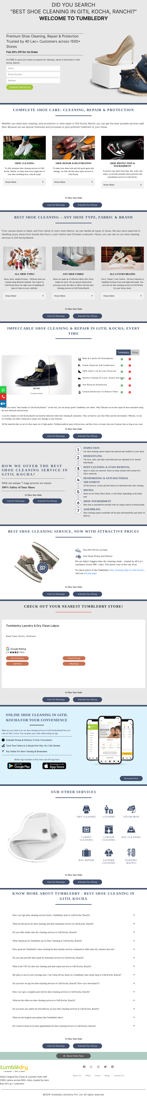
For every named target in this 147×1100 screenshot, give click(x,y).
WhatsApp (74, 664)
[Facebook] (84, 1066)
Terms (97, 1075)
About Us (77, 1075)
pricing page (90, 573)
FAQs (87, 1075)
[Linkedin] (112, 1066)
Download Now (131, 778)
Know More (10, 182)
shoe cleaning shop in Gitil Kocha (127, 570)
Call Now (17, 664)
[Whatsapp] (91, 1066)
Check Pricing (74, 658)
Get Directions (17, 658)
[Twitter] (105, 1066)
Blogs (107, 1075)
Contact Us (119, 1075)
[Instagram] (98, 1066)
